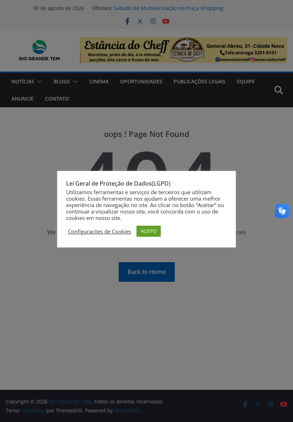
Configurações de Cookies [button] (99, 231)
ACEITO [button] (149, 231)
